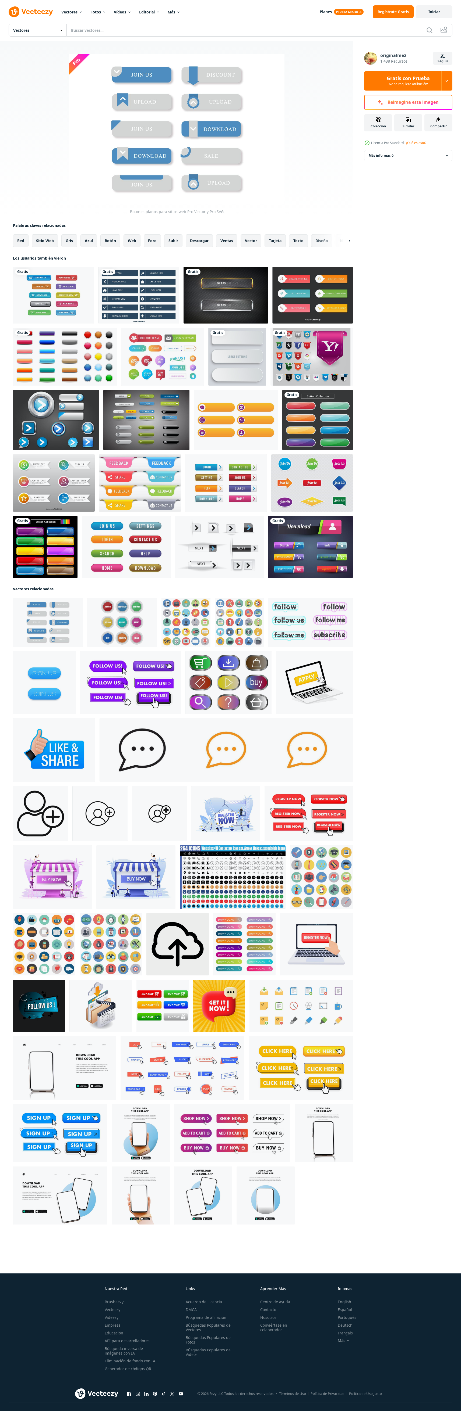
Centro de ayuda (275, 1301)
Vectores (69, 12)
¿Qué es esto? (416, 143)
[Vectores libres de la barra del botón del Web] (310, 547)
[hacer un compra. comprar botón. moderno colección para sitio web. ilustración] (162, 1006)
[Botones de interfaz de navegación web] (312, 295)
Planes (326, 11)
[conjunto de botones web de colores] (65, 357)
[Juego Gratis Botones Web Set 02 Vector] (219, 547)
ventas (226, 240)
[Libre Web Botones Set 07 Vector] (56, 420)
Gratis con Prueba (408, 81)
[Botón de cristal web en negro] (226, 295)
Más (171, 12)
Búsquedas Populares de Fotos (208, 1340)
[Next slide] (344, 240)
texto (298, 240)
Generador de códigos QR (128, 1368)
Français (345, 1332)
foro (152, 240)
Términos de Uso (292, 1393)
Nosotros (268, 1317)
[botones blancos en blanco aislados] (237, 357)
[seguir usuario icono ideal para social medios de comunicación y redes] (100, 813)
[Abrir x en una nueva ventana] (172, 1394)
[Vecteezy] (31, 11)
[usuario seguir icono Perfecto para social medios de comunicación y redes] (40, 813)
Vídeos (120, 12)
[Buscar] (429, 30)
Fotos (95, 12)
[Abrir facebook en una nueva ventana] (129, 1394)
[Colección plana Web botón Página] (138, 295)
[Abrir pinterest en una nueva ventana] (155, 1394)
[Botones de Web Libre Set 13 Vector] (146, 420)
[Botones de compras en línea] (54, 483)
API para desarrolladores (127, 1340)
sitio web (45, 240)
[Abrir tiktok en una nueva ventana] (163, 1394)
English (344, 1301)
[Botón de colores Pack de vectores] (122, 622)
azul (89, 240)
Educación (114, 1332)
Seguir (443, 61)
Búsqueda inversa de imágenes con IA (124, 1351)
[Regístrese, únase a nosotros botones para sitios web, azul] (44, 682)
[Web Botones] (53, 295)
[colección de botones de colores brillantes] (317, 420)
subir (173, 240)
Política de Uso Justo (365, 1393)
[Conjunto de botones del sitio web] (126, 547)
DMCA (191, 1309)
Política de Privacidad (327, 1393)
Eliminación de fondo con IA (130, 1360)
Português (347, 1317)
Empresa (113, 1325)
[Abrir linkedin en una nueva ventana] (146, 1394)
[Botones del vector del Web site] (311, 357)
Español (345, 1309)
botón (110, 240)
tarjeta (275, 240)
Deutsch (345, 1325)
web (132, 240)
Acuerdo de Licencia (204, 1301)
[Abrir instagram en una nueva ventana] (138, 1394)
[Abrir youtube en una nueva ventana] (181, 1394)
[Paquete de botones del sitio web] (226, 483)
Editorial (147, 12)
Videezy (111, 1317)
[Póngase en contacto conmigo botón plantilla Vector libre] (236, 420)
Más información (382, 155)
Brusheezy (114, 1301)
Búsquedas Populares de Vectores (208, 1327)
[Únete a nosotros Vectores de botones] (162, 357)
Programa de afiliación (206, 1317)
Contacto (268, 1309)
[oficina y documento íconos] (301, 1006)
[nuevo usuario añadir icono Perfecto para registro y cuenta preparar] (159, 813)
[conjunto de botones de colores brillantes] (45, 547)
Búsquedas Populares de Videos (208, 1352)
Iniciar (434, 11)
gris (69, 240)
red (20, 240)
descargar (199, 240)
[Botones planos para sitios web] (48, 622)
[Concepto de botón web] (312, 483)
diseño (321, 240)
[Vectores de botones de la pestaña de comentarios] (140, 483)
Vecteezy (112, 1309)
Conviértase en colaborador (273, 1327)
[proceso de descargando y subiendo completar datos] (100, 1006)
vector (251, 240)
